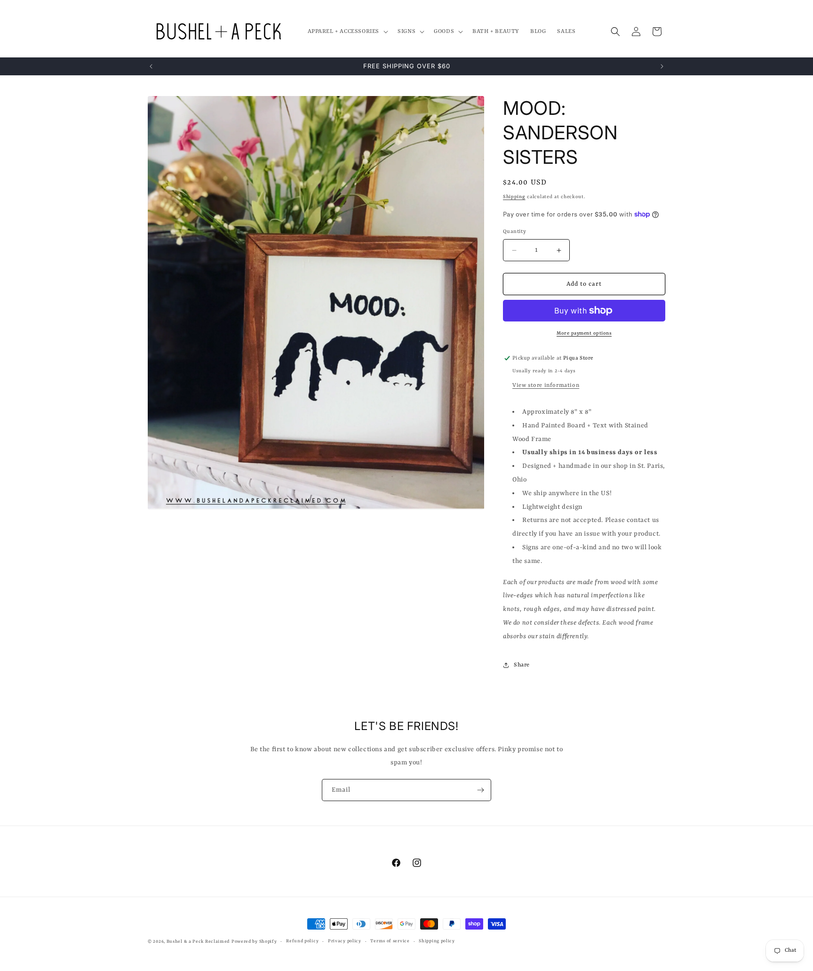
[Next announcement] (662, 66)
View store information (545, 385)
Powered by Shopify (254, 941)
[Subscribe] (480, 790)
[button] (347, 31)
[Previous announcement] (151, 66)
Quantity (514, 232)
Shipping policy (437, 941)
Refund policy (302, 941)
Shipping (514, 197)
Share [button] (522, 665)
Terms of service (389, 941)
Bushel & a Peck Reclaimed (198, 941)
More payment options (584, 333)
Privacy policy (344, 941)
